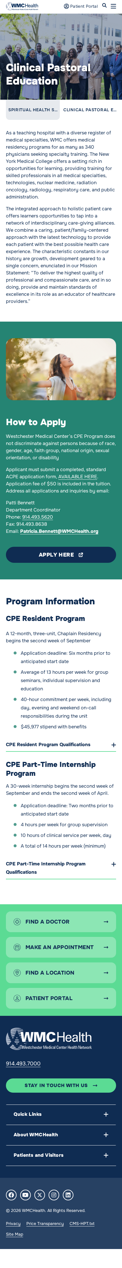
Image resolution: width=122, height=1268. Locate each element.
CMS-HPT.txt (82, 1223)
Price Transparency (45, 1223)
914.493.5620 (37, 517)
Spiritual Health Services (41, 109)
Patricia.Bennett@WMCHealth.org (59, 531)
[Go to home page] (49, 1039)
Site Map (14, 1234)
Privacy (13, 1223)
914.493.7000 (23, 1063)
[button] (113, 6)
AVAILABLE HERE (77, 476)
